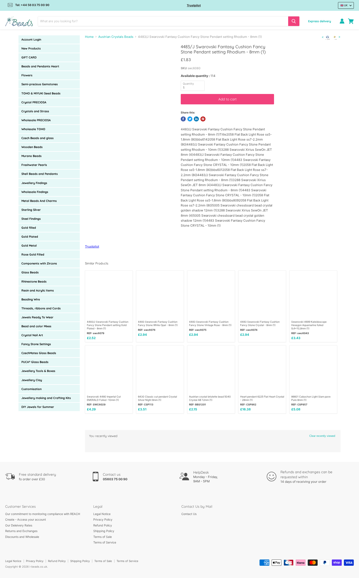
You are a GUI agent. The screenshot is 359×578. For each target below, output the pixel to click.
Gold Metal (29, 245)
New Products (31, 48)
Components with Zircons (39, 263)
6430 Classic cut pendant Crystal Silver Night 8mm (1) (157, 398)
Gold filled (28, 228)
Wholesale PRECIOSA (36, 120)
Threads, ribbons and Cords (41, 308)
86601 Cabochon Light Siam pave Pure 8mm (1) (311, 398)
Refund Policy (102, 525)
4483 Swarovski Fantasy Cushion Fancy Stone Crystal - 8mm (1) (260, 323)
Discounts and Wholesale (22, 536)
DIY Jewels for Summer (37, 407)
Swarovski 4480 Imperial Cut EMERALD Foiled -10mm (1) (104, 398)
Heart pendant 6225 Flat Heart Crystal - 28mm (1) (262, 398)
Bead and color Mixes (36, 326)
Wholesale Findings (34, 192)
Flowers (26, 75)
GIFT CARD (29, 57)
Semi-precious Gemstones (39, 84)
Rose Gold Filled (32, 254)
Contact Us (189, 514)
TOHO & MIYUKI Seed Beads (40, 93)
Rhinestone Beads (34, 281)
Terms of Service (104, 542)
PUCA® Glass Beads (34, 362)
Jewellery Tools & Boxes (38, 371)
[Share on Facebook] (183, 118)
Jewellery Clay (31, 380)
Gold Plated (29, 236)
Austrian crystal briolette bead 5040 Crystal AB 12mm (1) (210, 398)
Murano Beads (31, 156)
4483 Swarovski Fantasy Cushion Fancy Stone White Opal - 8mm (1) (158, 323)
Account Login (31, 39)
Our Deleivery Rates (18, 525)
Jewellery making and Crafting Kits (46, 398)
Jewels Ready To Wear (37, 317)
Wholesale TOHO (33, 129)
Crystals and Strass (35, 111)
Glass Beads (30, 272)
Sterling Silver (31, 210)
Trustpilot (194, 5)
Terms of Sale (102, 536)
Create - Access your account (25, 519)
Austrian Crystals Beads (115, 36)
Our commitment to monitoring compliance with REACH (42, 514)
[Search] (293, 21)
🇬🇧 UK (344, 5)
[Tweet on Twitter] (189, 118)
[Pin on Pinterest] (202, 118)
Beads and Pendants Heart (40, 66)
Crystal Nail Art (32, 335)
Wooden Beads (32, 147)
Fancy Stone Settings (36, 344)
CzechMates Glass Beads (38, 353)
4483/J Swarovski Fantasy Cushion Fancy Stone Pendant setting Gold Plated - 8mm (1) (107, 325)
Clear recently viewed (322, 435)
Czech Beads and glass (37, 138)
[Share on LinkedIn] (196, 118)
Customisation (31, 389)
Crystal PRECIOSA (33, 102)
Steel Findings (31, 219)
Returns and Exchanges (21, 531)
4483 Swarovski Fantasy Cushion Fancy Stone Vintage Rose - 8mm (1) (210, 323)
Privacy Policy (102, 519)
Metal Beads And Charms (39, 201)
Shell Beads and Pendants (39, 174)
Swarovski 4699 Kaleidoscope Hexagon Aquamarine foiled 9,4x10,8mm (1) (309, 325)
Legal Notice (102, 514)
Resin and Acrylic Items (37, 290)
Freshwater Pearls (34, 165)
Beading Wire (30, 299)
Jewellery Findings (34, 183)
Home (89, 36)
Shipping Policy (103, 531)
